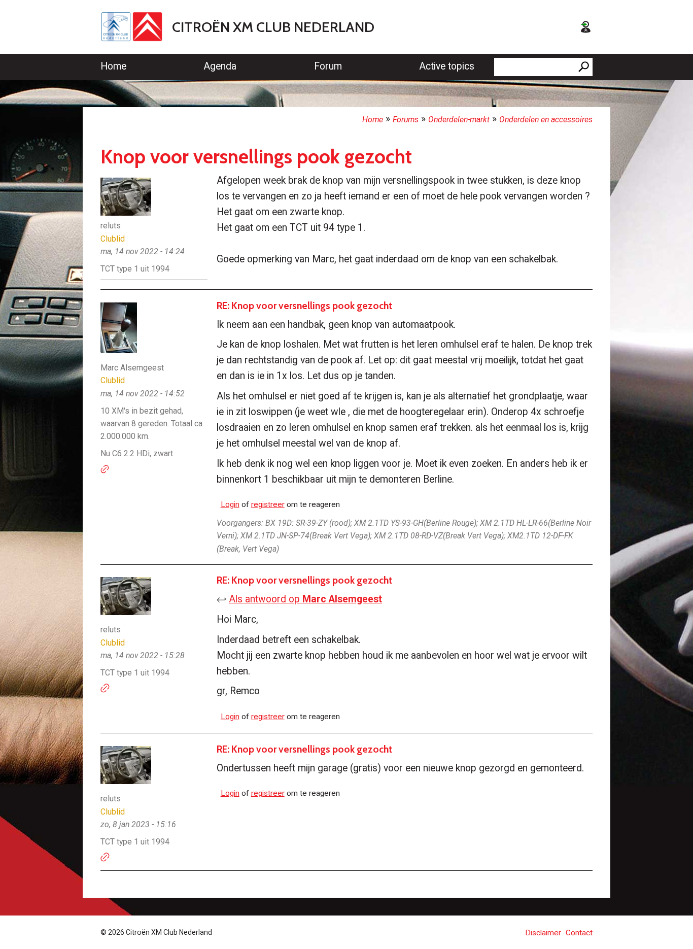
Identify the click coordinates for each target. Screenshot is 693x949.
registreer (268, 504)
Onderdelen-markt (459, 119)
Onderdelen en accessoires (546, 119)
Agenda (219, 66)
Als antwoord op (305, 599)
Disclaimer (543, 932)
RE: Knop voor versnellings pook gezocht (304, 305)
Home (113, 66)
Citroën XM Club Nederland (273, 27)
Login (230, 504)
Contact (579, 932)
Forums (406, 119)
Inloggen (585, 26)
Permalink (105, 469)
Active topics (446, 66)
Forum (328, 66)
